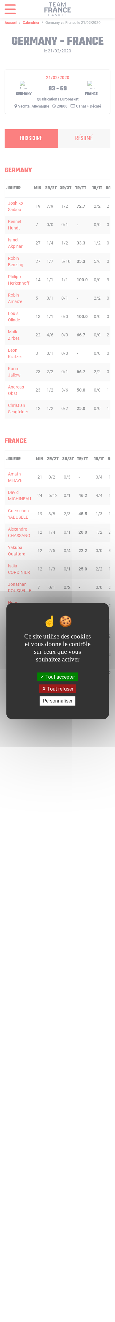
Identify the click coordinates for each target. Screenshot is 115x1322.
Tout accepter (59, 677)
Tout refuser (59, 689)
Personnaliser (57, 701)
